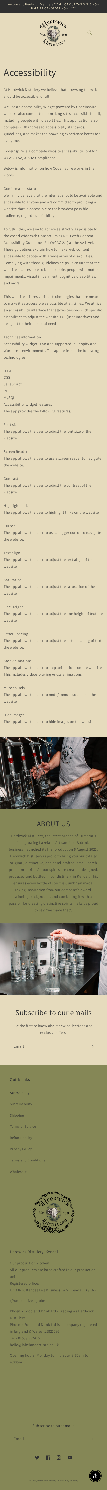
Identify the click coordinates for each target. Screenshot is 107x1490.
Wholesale (18, 1171)
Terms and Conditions (27, 1160)
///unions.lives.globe (27, 1300)
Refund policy (21, 1137)
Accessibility (20, 1092)
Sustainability (21, 1104)
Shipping (17, 1115)
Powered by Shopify (67, 1480)
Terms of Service (23, 1126)
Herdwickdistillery (46, 1480)
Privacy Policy (21, 1149)
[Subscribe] (91, 1046)
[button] (6, 32)
